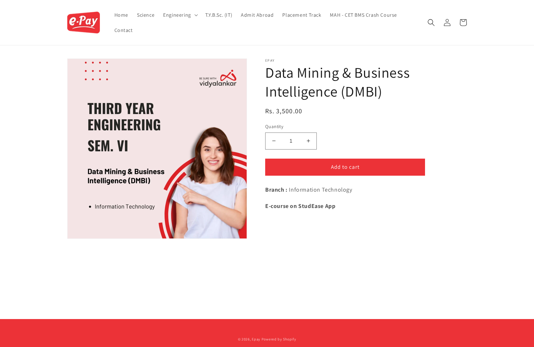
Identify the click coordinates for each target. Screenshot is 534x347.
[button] (180, 15)
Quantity (274, 126)
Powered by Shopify (279, 339)
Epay (256, 339)
